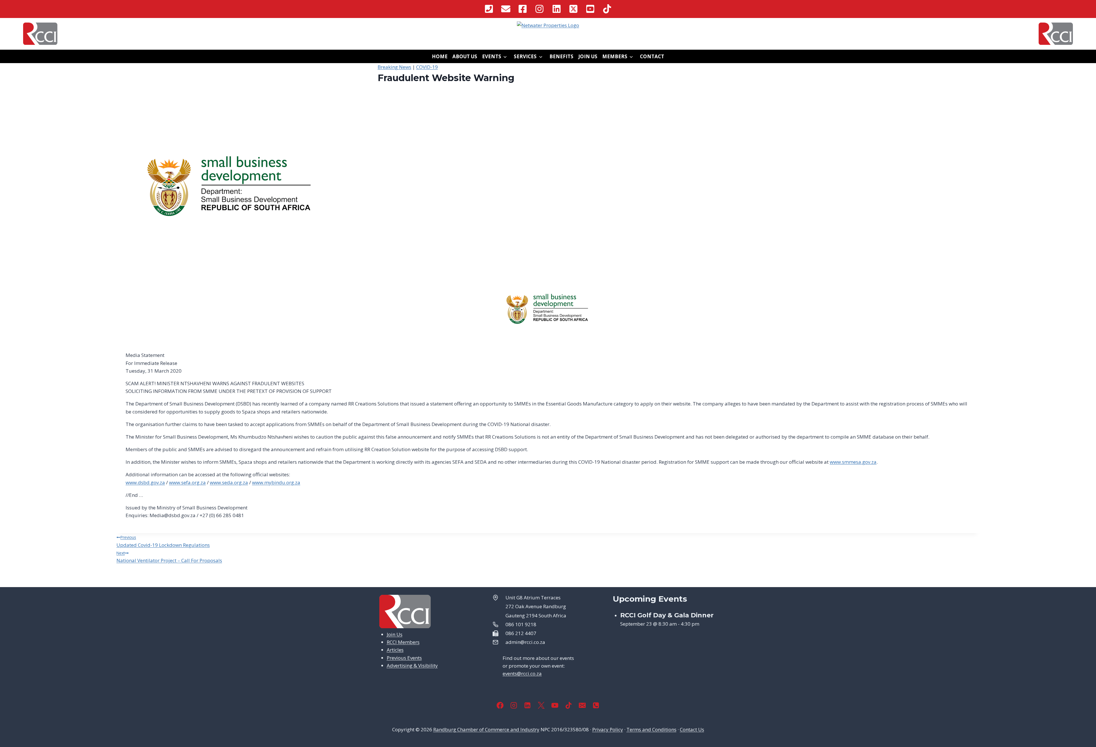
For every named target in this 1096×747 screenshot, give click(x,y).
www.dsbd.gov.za (145, 482)
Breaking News (394, 67)
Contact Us (692, 729)
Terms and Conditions (651, 729)
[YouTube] (555, 705)
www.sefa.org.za (187, 482)
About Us (464, 56)
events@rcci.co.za (522, 673)
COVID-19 (427, 67)
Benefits (561, 56)
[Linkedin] (527, 705)
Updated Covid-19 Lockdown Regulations (163, 541)
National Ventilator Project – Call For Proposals (169, 557)
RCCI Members (403, 642)
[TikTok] (568, 705)
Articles (395, 649)
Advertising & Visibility (412, 665)
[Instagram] (514, 705)
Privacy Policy (607, 729)
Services (525, 56)
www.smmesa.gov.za (853, 462)
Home (440, 56)
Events (491, 56)
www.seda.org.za (229, 482)
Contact (652, 56)
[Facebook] (500, 705)
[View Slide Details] (548, 25)
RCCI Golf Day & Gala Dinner (667, 615)
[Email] (582, 705)
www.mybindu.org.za (276, 482)
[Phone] (596, 705)
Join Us (587, 56)
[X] (541, 705)
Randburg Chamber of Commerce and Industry (486, 729)
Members (614, 56)
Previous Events (404, 657)
